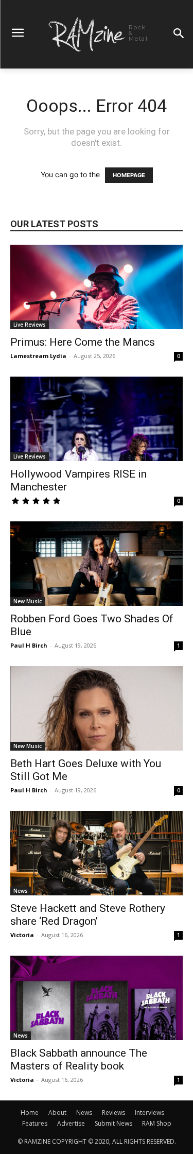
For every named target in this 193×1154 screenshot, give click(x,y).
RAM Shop (156, 1123)
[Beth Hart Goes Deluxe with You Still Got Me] (96, 708)
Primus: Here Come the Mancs (82, 342)
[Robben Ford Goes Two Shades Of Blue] (96, 563)
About (57, 1112)
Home (30, 1112)
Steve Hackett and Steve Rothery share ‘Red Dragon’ (87, 914)
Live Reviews (29, 324)
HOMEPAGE (129, 175)
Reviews (113, 1112)
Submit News (113, 1123)
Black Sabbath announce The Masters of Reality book (78, 1059)
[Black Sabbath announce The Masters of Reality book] (96, 998)
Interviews (149, 1112)
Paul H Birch (28, 645)
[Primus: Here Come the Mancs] (96, 287)
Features (34, 1123)
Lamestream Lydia (38, 356)
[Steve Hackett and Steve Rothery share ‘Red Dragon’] (96, 853)
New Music (27, 601)
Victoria (22, 935)
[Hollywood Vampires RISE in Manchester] (96, 419)
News (20, 890)
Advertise (71, 1123)
